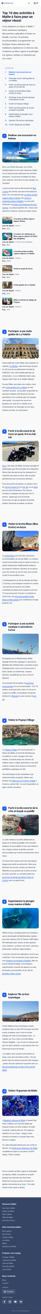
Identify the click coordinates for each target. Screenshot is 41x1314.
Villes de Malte (7, 1217)
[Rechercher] (29, 3)
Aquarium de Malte (9, 1246)
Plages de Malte (8, 1211)
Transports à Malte (9, 1260)
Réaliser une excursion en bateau (18, 73)
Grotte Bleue (10, 556)
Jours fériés (6, 1269)
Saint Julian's (7, 1214)
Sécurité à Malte (8, 1266)
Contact (5, 1283)
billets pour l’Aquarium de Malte (24, 1148)
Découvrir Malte (9, 1204)
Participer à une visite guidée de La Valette (20, 79)
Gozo (4, 466)
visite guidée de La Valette (16, 387)
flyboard (15, 696)
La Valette (13, 366)
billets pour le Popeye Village (23, 781)
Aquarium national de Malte (14, 1120)
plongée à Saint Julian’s (11, 974)
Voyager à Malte (8, 1257)
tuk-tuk (25, 487)
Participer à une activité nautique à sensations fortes (20, 98)
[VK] (21, 1302)
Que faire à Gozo (8, 1220)
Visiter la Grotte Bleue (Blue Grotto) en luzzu (18, 92)
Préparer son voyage (11, 1253)
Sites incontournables (11, 1227)
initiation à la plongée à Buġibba (18, 961)
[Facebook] (4, 1302)
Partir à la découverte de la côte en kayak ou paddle (19, 109)
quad (36, 487)
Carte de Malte (7, 1263)
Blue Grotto (6, 1234)
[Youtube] (15, 1302)
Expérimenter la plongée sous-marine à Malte (19, 115)
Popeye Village (11, 750)
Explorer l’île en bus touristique (19, 120)
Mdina (4, 1243)
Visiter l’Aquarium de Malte (17, 125)
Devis (4, 1280)
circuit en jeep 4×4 (12, 487)
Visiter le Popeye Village (17, 104)
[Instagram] (10, 1302)
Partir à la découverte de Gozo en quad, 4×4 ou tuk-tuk (20, 86)
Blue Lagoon (7, 1231)
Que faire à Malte (8, 1208)
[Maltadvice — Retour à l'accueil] (7, 3)
